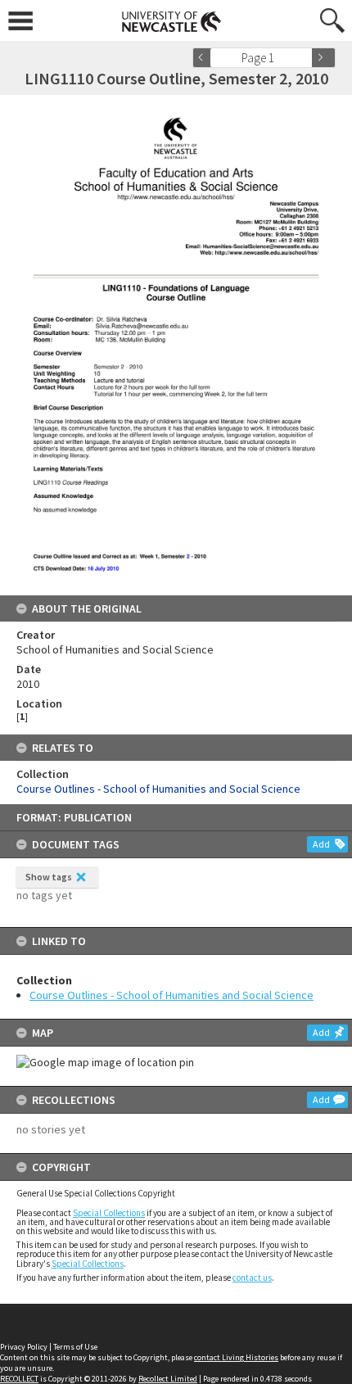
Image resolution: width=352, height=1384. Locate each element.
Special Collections (109, 1213)
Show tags (48, 877)
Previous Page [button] (204, 57)
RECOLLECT (19, 1378)
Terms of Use (75, 1346)
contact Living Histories (236, 1357)
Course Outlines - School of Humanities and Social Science (171, 995)
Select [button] (305, 57)
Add (321, 844)
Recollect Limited (167, 1378)
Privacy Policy (23, 1346)
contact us (252, 1277)
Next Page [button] (323, 57)
